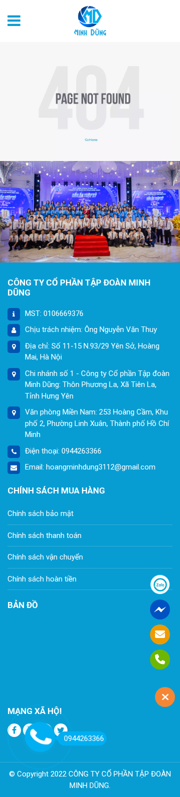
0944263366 (84, 738)
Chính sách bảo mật (41, 513)
